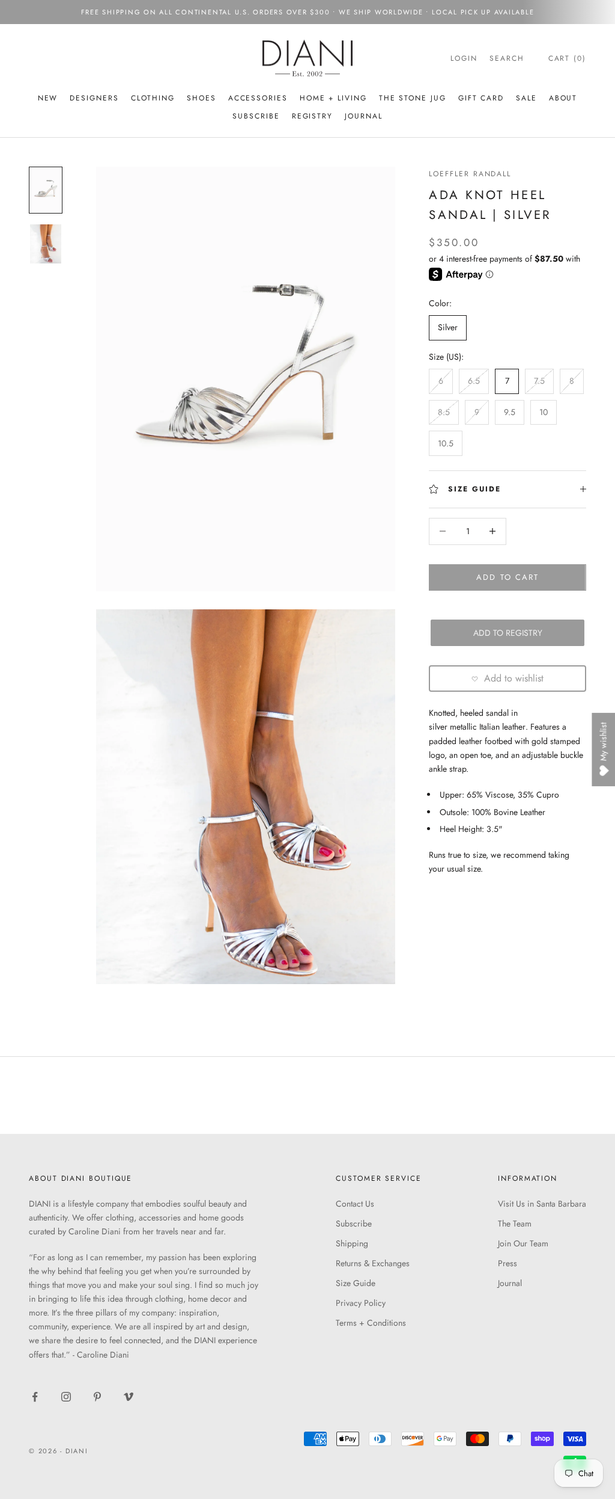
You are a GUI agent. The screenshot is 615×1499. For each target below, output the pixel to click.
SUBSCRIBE (255, 116)
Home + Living (333, 98)
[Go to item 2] (45, 244)
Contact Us (355, 1204)
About (563, 98)
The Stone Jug (412, 98)
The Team (515, 1223)
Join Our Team (523, 1243)
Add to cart (507, 577)
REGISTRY (312, 116)
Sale (526, 98)
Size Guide (355, 1283)
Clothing (153, 98)
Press (507, 1263)
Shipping (352, 1243)
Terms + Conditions (371, 1323)
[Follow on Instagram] (66, 1397)
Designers (94, 98)
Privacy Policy (361, 1303)
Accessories (258, 98)
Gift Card (481, 98)
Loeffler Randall (470, 173)
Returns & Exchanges (373, 1263)
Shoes (201, 98)
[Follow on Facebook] (35, 1397)
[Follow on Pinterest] (97, 1397)
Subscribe (354, 1223)
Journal (363, 116)
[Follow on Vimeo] (129, 1397)
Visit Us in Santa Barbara (542, 1204)
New (48, 98)
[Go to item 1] (45, 190)
